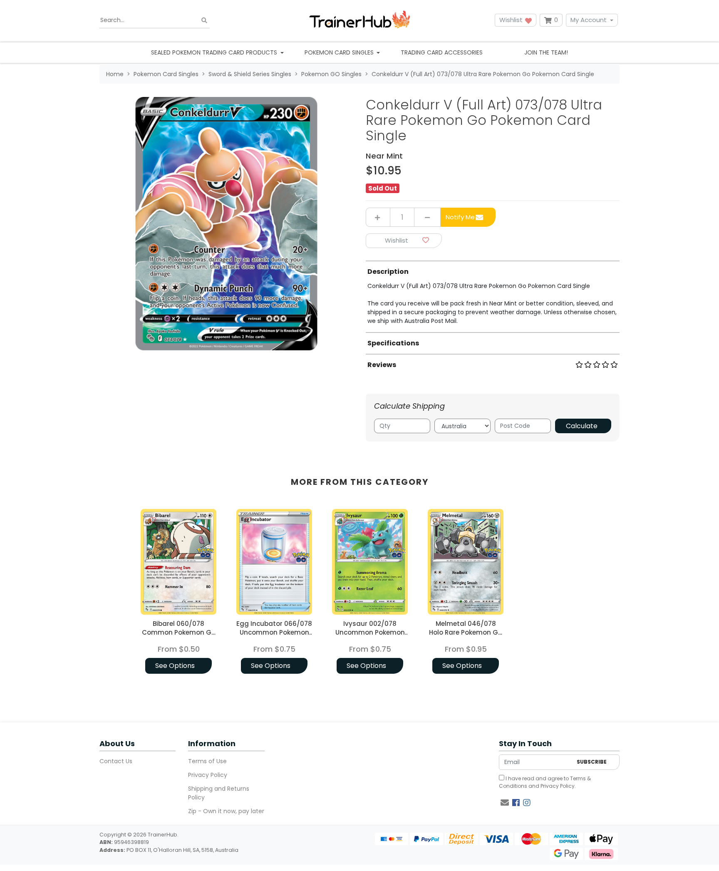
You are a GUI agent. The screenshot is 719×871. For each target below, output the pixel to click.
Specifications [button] (393, 343)
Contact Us (115, 761)
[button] (404, 240)
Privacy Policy (207, 775)
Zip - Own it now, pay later (226, 811)
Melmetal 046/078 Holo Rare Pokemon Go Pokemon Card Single (465, 632)
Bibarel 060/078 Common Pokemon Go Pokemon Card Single (179, 632)
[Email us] (505, 802)
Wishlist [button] (511, 19)
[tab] (493, 293)
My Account (588, 19)
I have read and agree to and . (545, 782)
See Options (175, 665)
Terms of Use (207, 761)
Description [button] (388, 271)
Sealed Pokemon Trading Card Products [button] (215, 52)
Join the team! (546, 52)
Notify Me (460, 217)
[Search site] (204, 20)
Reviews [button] (381, 365)
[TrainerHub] (359, 20)
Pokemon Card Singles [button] (340, 52)
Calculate (582, 426)
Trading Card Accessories (442, 52)
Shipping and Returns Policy (218, 793)
